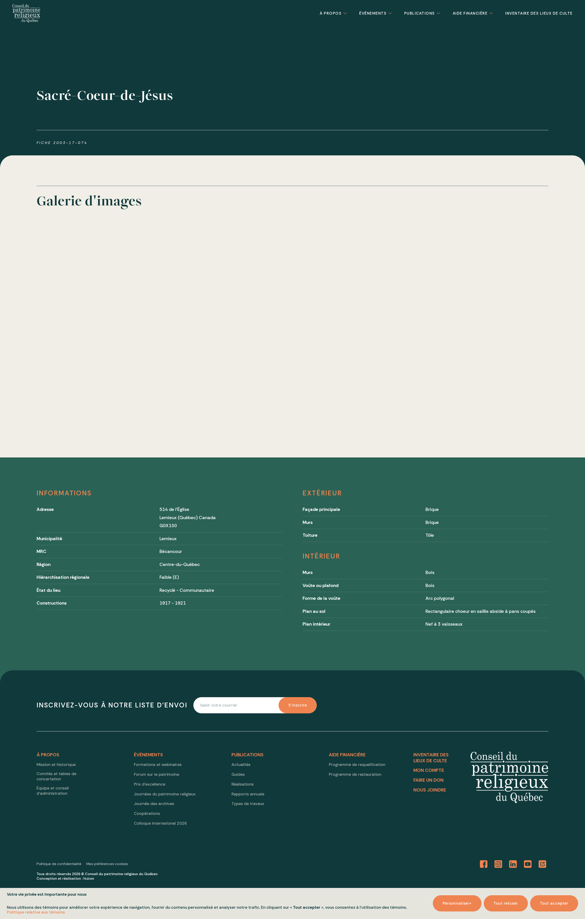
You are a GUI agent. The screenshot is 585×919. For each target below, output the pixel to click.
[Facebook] (483, 864)
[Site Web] (542, 864)
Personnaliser (457, 903)
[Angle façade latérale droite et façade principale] (396, 274)
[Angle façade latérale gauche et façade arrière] (292, 274)
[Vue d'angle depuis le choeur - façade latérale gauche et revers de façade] (189, 378)
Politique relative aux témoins (36, 912)
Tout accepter (554, 903)
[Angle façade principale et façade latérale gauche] (189, 274)
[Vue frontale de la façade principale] (86, 274)
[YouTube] (527, 864)
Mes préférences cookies (107, 864)
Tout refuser (506, 903)
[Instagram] (498, 864)
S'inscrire (297, 705)
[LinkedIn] (512, 864)
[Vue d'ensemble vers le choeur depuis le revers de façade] (86, 378)
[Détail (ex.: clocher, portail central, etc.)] (499, 274)
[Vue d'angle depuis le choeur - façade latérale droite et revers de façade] (292, 378)
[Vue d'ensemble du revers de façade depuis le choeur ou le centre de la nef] (396, 378)
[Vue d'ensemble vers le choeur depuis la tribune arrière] (499, 378)
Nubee (88, 878)
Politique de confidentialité (59, 864)
